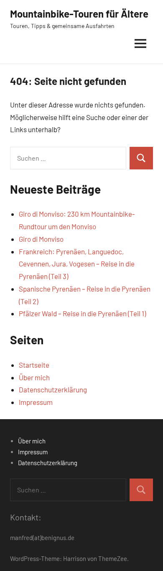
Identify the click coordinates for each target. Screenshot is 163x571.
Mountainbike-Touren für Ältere (79, 14)
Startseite (34, 365)
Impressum (36, 402)
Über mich (34, 377)
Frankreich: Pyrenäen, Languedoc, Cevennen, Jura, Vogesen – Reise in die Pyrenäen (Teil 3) (77, 264)
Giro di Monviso (41, 239)
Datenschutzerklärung (53, 389)
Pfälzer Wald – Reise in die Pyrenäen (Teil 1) (82, 313)
